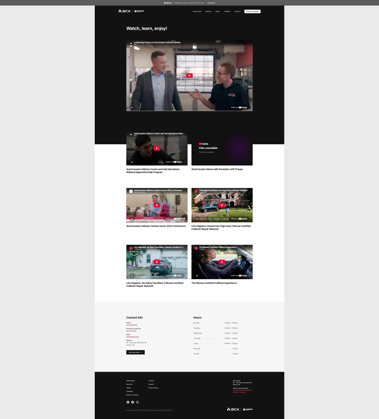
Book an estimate (252, 11)
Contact (151, 381)
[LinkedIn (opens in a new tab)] (127, 402)
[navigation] (131, 11)
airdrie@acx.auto (132, 337)
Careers (151, 384)
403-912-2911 (131, 331)
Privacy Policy (153, 388)
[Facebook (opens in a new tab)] (132, 402)
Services (129, 384)
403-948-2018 (131, 325)
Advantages (130, 381)
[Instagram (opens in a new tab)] (137, 402)
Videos (128, 388)
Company (129, 391)
